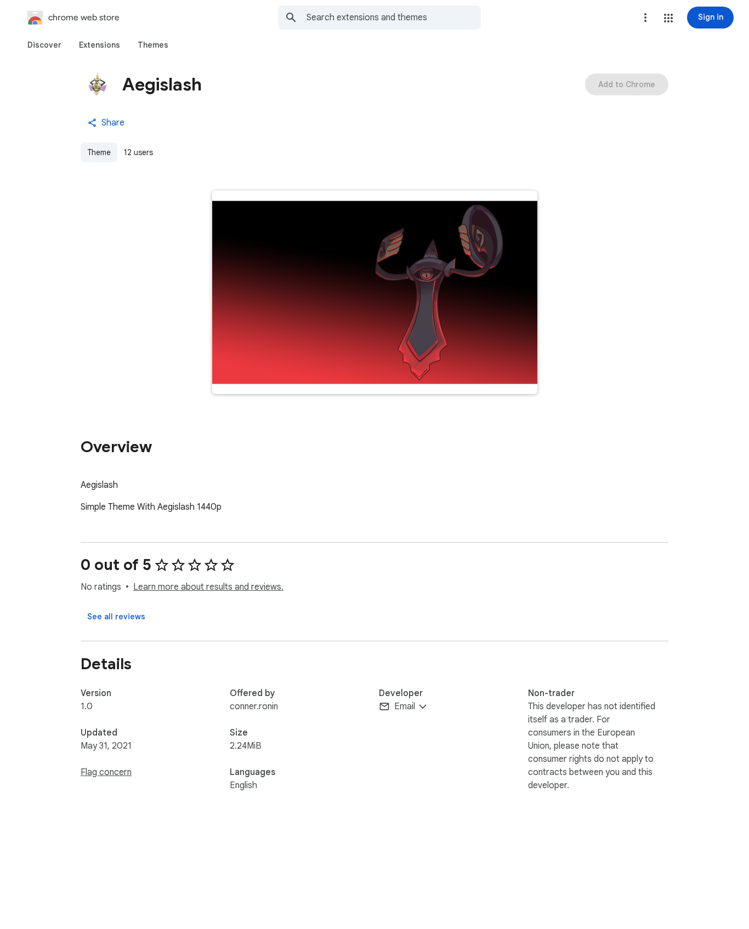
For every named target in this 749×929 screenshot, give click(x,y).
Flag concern (106, 772)
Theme (99, 152)
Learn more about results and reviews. (208, 587)
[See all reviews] (116, 616)
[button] (668, 18)
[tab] (44, 45)
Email (404, 706)
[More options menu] (645, 18)
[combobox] (394, 17)
